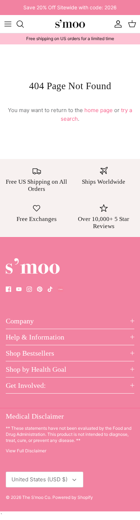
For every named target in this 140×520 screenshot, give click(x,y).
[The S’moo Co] (70, 24)
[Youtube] (19, 289)
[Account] (116, 24)
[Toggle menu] (8, 24)
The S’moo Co (36, 497)
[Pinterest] (39, 289)
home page (98, 110)
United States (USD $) (39, 479)
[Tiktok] (50, 289)
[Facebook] (8, 289)
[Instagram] (29, 289)
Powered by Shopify (72, 497)
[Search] (24, 24)
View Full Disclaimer (26, 450)
